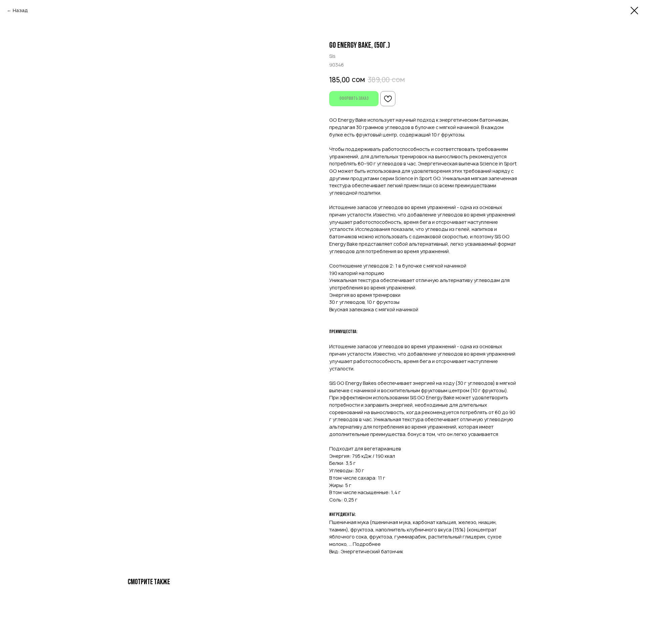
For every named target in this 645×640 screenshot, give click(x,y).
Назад (20, 10)
